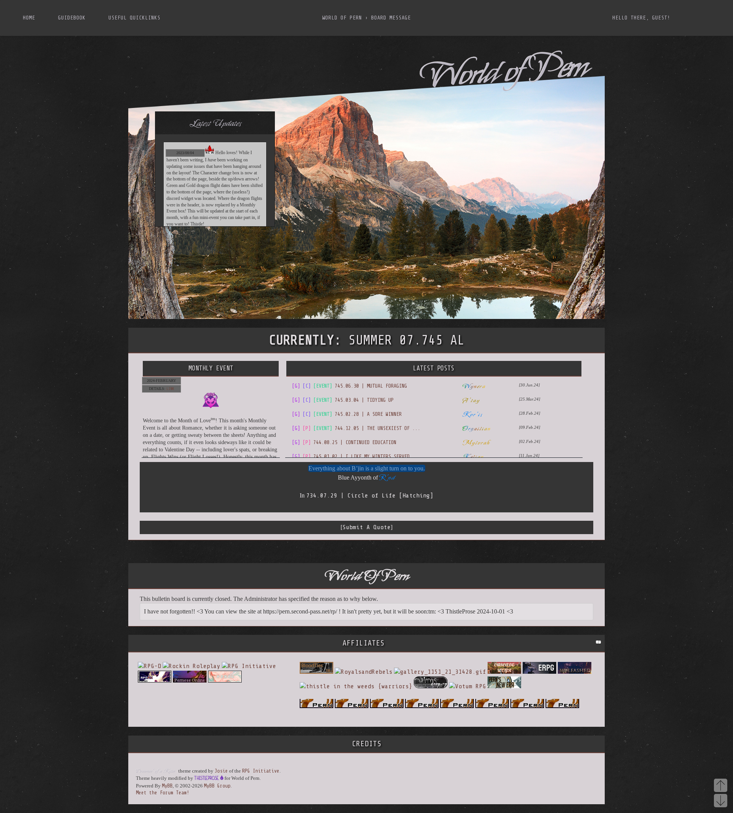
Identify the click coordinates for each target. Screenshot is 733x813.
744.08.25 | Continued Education (344, 442)
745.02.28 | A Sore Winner (347, 414)
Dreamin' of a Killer (155, 771)
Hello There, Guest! (641, 18)
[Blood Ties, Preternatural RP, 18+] (316, 671)
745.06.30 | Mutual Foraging (349, 386)
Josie (221, 771)
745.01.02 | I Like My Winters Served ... (356, 456)
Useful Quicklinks (134, 18)
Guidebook (72, 18)
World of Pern (342, 18)
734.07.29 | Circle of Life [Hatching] (369, 495)
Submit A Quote (366, 527)
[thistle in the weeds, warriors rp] (356, 686)
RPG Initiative (260, 771)
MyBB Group (217, 786)
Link (170, 388)
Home (29, 18)
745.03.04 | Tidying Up (343, 400)
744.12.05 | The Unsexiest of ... (356, 428)
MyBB (167, 786)
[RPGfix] (154, 680)
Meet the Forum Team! (162, 792)
